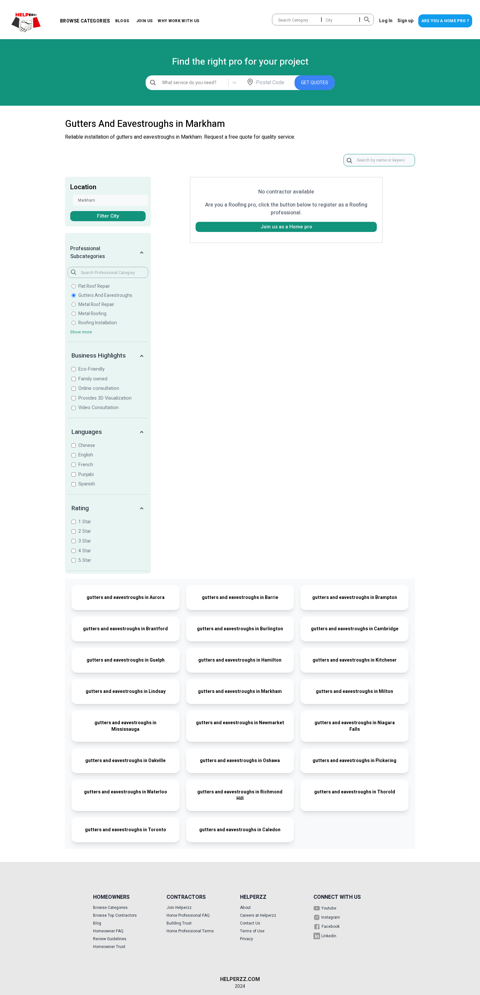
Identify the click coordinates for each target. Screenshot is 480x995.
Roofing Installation (97, 323)
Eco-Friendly (91, 369)
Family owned (92, 378)
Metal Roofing (92, 314)
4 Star (84, 550)
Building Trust (179, 923)
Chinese (86, 445)
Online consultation (98, 388)
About (245, 907)
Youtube (328, 908)
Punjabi (86, 474)
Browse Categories (85, 20)
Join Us (144, 21)
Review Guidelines (109, 938)
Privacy (246, 938)
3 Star (84, 541)
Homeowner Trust (109, 946)
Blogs (122, 21)
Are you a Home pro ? (445, 21)
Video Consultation (98, 407)
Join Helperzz (179, 907)
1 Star (84, 521)
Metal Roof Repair (96, 304)
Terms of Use (252, 931)
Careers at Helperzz (258, 915)
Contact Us (250, 923)
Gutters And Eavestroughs (105, 295)
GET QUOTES (314, 82)
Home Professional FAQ (188, 915)
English (85, 455)
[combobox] (278, 20)
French (85, 464)
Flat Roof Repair (94, 286)
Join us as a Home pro (286, 226)
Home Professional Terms (190, 931)
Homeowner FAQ (108, 931)
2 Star (84, 531)
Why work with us (179, 21)
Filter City (108, 216)
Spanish (86, 484)
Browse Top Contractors (115, 915)
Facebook (331, 926)
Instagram (330, 917)
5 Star (84, 560)
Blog (97, 923)
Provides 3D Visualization (105, 398)
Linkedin (328, 936)
